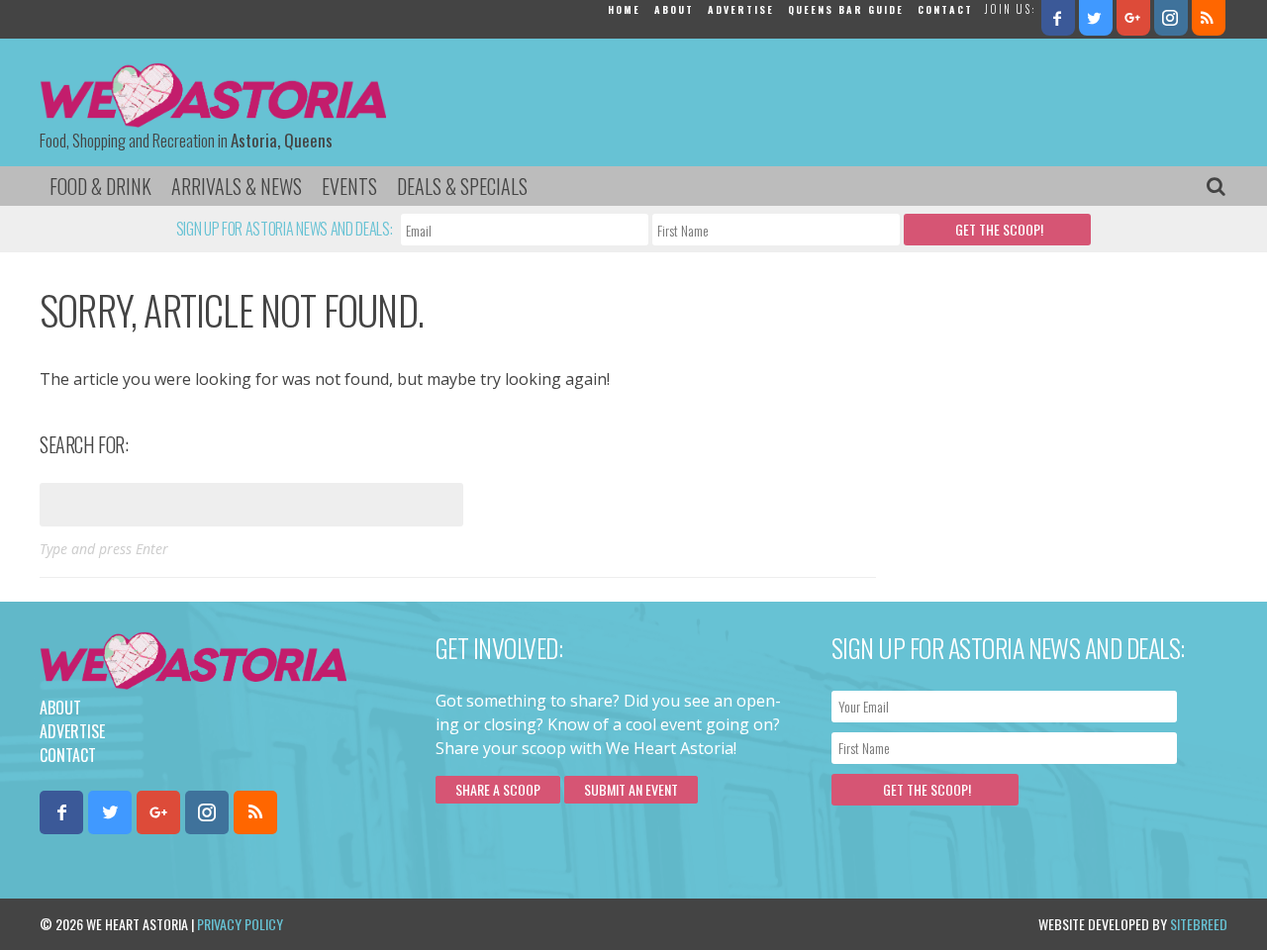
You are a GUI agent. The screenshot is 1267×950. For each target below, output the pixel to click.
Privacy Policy (240, 923)
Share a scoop (497, 789)
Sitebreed (1198, 923)
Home (624, 9)
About (674, 9)
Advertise (741, 9)
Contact (945, 9)
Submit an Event (631, 789)
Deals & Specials (462, 186)
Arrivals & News (236, 186)
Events (349, 186)
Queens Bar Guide (846, 9)
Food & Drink (100, 186)
